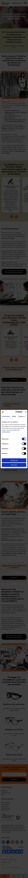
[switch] (24, 443)
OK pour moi (14, 460)
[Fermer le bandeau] (25, 412)
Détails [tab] (14, 416)
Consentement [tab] (6, 416)
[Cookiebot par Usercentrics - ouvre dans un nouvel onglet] (16, 412)
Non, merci (14, 465)
